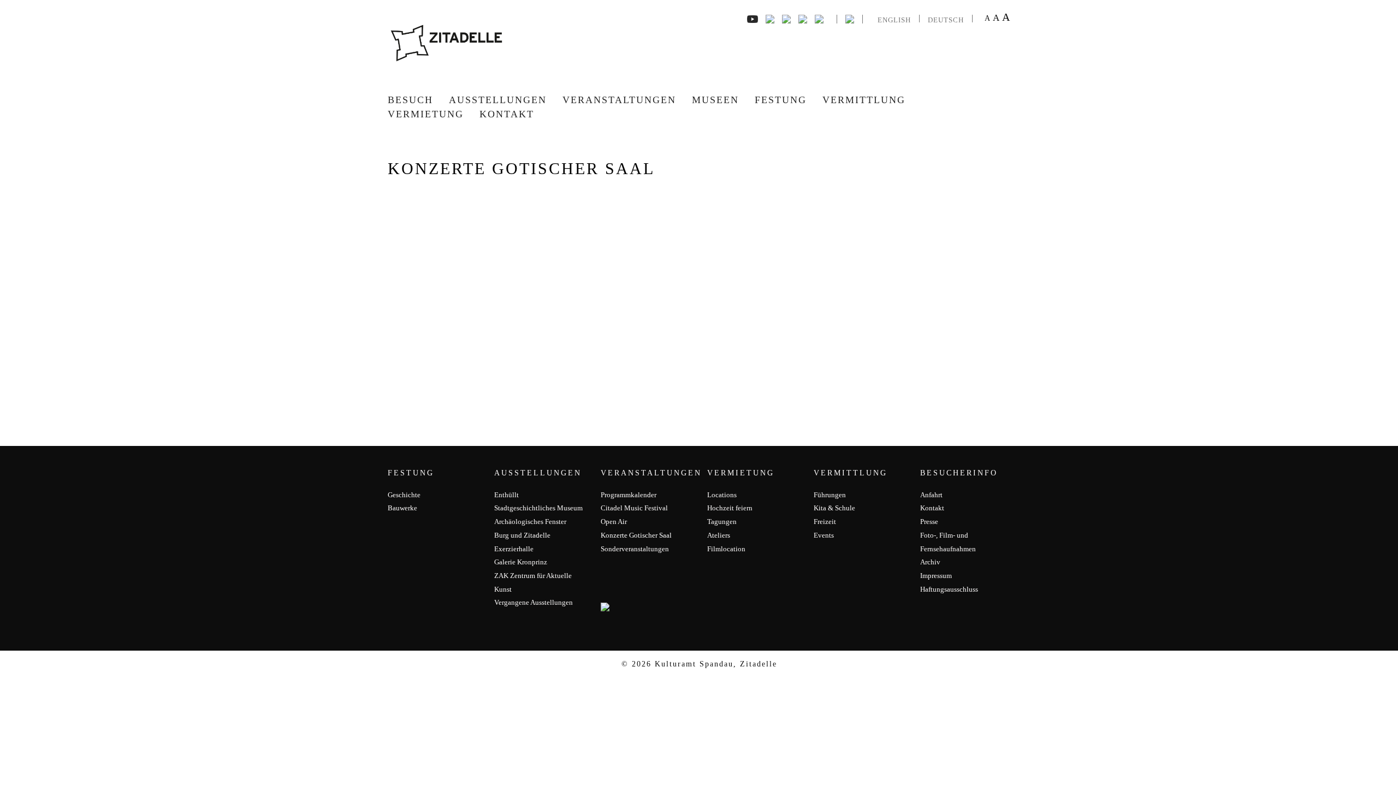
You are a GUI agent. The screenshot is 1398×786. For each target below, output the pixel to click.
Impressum (936, 575)
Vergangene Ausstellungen (533, 602)
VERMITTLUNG (863, 99)
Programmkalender (628, 495)
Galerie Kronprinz (520, 562)
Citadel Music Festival (634, 508)
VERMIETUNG (426, 114)
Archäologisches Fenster (530, 521)
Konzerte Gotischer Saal (636, 535)
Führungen (830, 495)
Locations (722, 495)
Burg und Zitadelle (522, 535)
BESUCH (410, 99)
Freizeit (825, 521)
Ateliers (718, 535)
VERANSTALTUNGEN (619, 99)
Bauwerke (402, 508)
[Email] (803, 18)
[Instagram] (786, 18)
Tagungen (722, 521)
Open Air (614, 521)
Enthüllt (506, 495)
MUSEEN (715, 99)
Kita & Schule (834, 508)
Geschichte (404, 495)
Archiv (930, 562)
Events (824, 535)
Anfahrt (931, 495)
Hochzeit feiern (730, 508)
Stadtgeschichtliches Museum (538, 508)
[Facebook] (752, 18)
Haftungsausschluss (949, 589)
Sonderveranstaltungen (635, 549)
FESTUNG (781, 99)
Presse (929, 521)
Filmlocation (726, 549)
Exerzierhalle (514, 549)
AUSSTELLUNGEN (498, 99)
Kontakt (506, 114)
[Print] (819, 18)
